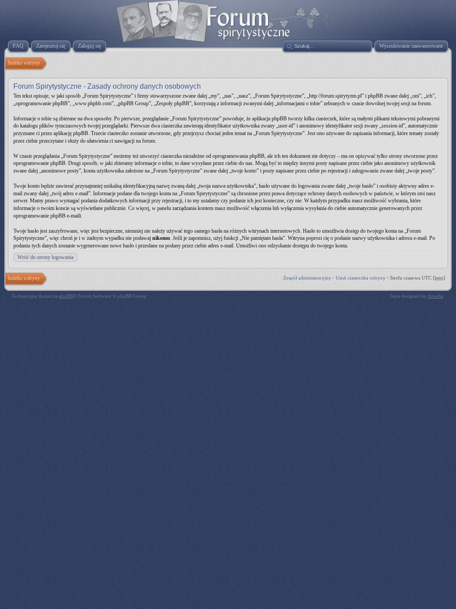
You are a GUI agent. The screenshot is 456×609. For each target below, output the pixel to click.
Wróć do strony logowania (45, 257)
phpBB (66, 296)
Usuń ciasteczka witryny (361, 277)
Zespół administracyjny (307, 277)
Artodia (435, 296)
